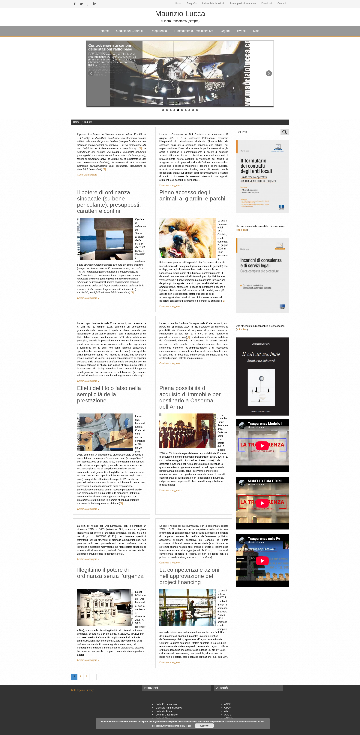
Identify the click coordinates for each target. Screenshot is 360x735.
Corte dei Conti (164, 711)
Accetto (204, 725)
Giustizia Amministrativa (169, 707)
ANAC (227, 704)
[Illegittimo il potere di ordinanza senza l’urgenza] (106, 607)
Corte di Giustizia (165, 718)
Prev (91, 73)
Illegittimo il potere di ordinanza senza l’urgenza (110, 573)
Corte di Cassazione (167, 714)
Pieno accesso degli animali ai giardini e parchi (192, 195)
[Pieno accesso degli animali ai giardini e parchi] (188, 238)
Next (269, 73)
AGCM (228, 714)
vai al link (242, 229)
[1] (140, 148)
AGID (227, 711)
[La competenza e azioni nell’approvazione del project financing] (188, 607)
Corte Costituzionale (167, 704)
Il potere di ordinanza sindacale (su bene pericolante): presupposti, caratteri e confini (109, 201)
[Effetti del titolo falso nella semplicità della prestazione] (106, 432)
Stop (181, 103)
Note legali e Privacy (82, 690)
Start (179, 103)
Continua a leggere (88, 174)
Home (76, 122)
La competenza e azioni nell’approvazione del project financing (189, 576)
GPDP (227, 707)
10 (197, 110)
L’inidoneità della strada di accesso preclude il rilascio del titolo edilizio (112, 49)
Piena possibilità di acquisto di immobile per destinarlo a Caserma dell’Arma (190, 397)
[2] (104, 169)
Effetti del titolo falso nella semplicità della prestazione (109, 394)
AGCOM (228, 718)
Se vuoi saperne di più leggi (177, 725)
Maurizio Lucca (180, 13)
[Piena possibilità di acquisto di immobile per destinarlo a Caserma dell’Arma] (188, 430)
